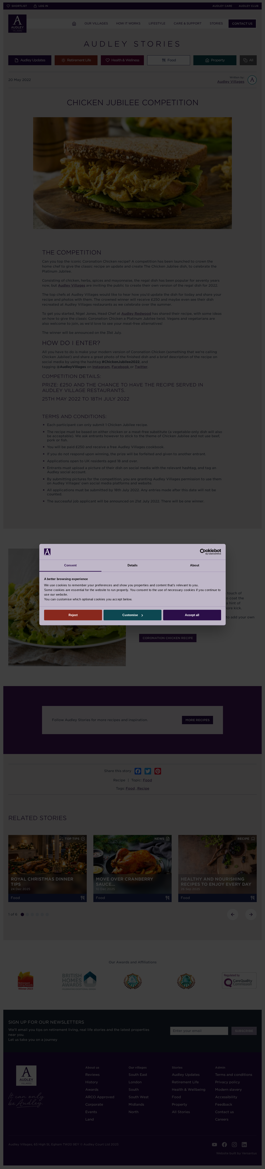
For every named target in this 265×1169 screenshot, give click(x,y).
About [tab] (194, 565)
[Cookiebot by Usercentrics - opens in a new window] (203, 552)
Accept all (192, 615)
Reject (73, 615)
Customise (130, 615)
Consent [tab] (70, 565)
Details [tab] (133, 565)
